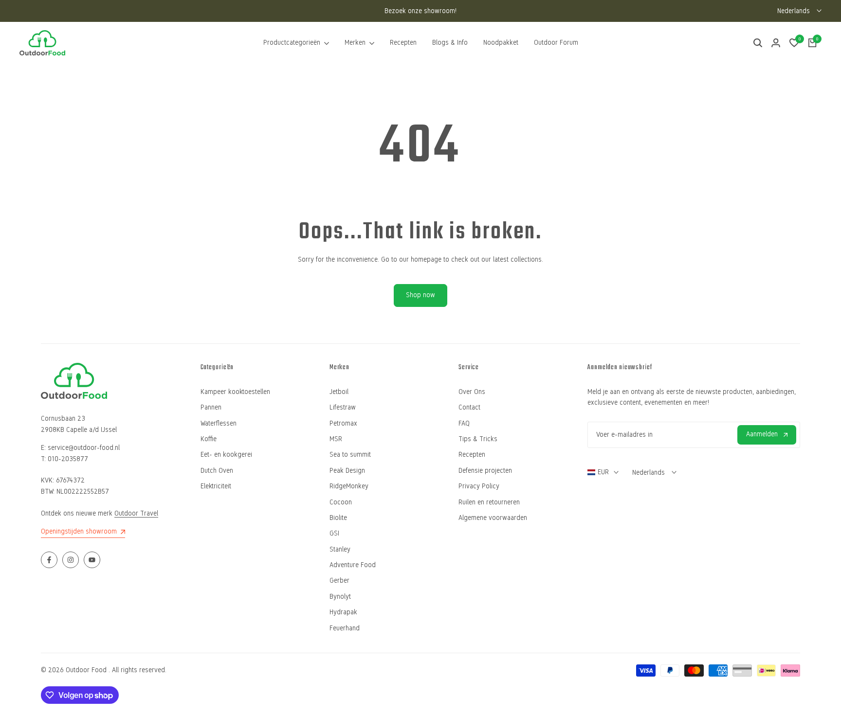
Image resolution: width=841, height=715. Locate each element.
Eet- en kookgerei (226, 454)
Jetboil (338, 392)
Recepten (471, 454)
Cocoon (340, 502)
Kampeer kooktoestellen (235, 392)
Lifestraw (342, 407)
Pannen (211, 407)
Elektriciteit (216, 486)
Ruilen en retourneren (489, 502)
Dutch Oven (217, 470)
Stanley (339, 549)
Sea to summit (350, 454)
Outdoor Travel (136, 513)
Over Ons (471, 392)
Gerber (339, 580)
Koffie (209, 439)
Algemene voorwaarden (492, 518)
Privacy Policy (478, 486)
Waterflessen (219, 423)
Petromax (343, 423)
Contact (469, 407)
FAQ (464, 423)
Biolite (338, 518)
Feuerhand (344, 628)
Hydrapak (343, 612)
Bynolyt (340, 596)
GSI (334, 533)
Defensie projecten (485, 470)
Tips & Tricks (477, 439)
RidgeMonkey (348, 486)
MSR (335, 439)
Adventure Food (352, 565)
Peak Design (347, 470)
